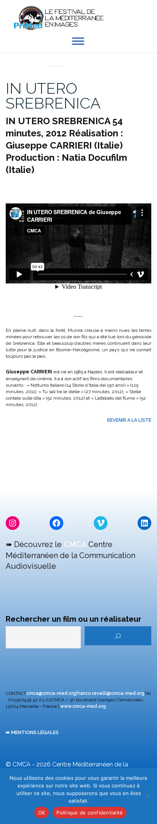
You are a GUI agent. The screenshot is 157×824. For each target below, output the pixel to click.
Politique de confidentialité (89, 813)
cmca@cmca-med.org (51, 693)
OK (41, 813)
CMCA (75, 544)
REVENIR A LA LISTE (129, 420)
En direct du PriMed (56, 57)
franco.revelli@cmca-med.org (110, 693)
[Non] (147, 796)
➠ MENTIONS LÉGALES (32, 732)
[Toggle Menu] (78, 41)
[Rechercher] (118, 635)
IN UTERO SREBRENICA (53, 95)
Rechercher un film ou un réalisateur (73, 619)
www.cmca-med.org (83, 706)
